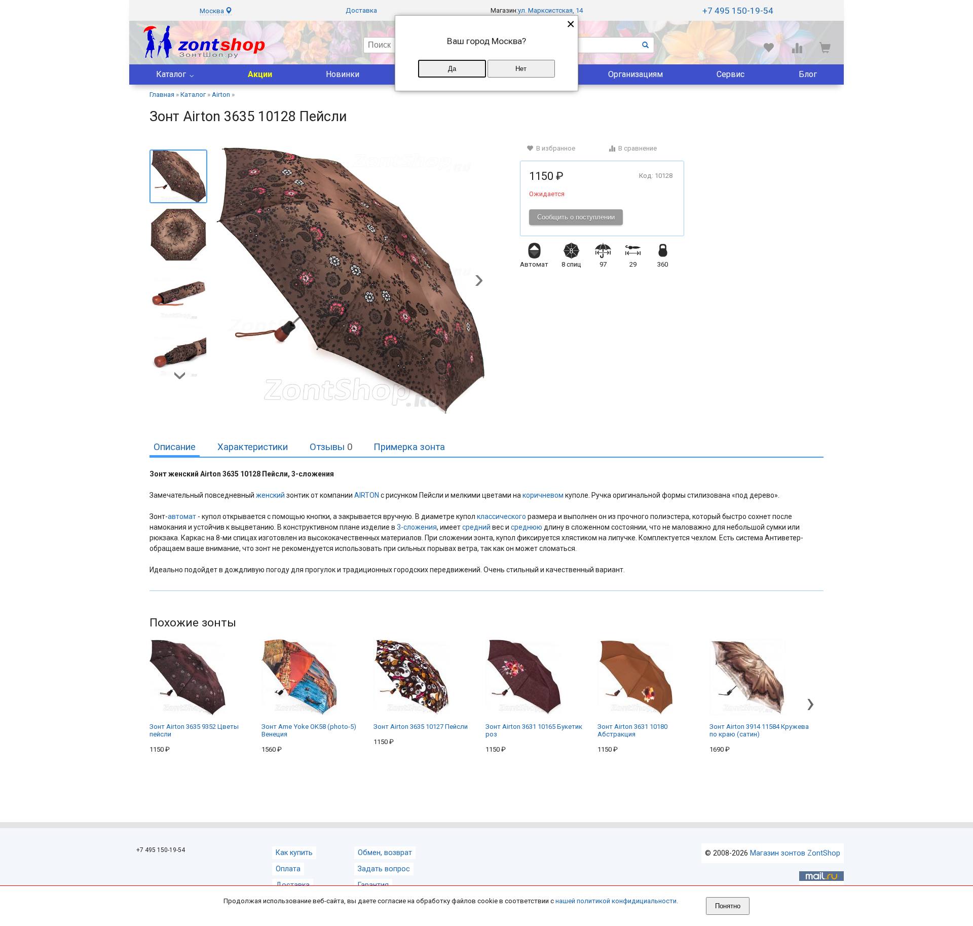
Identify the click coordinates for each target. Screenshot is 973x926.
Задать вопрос (384, 869)
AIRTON (366, 495)
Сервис (730, 74)
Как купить (294, 852)
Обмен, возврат (385, 852)
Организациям (635, 74)
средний (476, 527)
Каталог (171, 74)
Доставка (361, 10)
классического (501, 516)
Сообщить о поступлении (576, 217)
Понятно (727, 906)
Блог (808, 74)
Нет (521, 68)
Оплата (288, 869)
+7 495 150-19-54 (737, 11)
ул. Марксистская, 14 (550, 10)
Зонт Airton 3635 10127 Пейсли (420, 726)
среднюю (526, 527)
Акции (260, 74)
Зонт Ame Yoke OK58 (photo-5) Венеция (308, 730)
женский (270, 495)
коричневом (543, 495)
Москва (213, 11)
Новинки (342, 74)
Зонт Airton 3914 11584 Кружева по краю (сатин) (759, 730)
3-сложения (417, 527)
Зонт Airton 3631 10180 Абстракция (632, 730)
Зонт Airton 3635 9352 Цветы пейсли (194, 730)
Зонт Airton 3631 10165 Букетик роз (533, 730)
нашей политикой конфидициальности (616, 901)
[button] (478, 281)
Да (452, 68)
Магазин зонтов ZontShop (795, 853)
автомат (182, 516)
